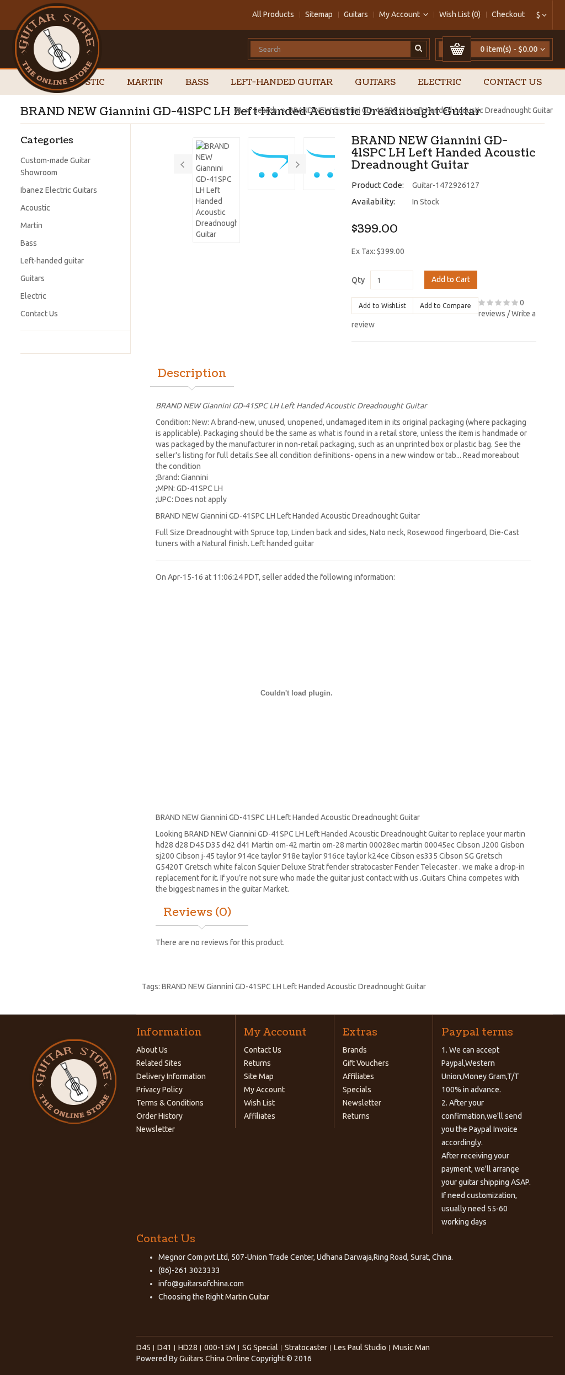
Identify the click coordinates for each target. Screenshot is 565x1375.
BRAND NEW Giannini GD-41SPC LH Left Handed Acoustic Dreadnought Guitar (421, 110)
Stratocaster (306, 1347)
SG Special (260, 1347)
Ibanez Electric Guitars (58, 190)
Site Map (259, 1076)
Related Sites (159, 1063)
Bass (197, 82)
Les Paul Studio (360, 1347)
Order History (159, 1116)
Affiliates (259, 1116)
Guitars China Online (214, 1358)
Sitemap (319, 14)
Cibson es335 (414, 855)
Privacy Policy (159, 1089)
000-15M (220, 1347)
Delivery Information (171, 1076)
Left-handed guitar (282, 82)
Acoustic (35, 207)
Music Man (411, 1347)
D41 (164, 1347)
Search (265, 110)
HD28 (188, 1347)
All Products (273, 14)
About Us (152, 1049)
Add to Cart (450, 279)
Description (192, 373)
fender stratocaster (359, 866)
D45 (197, 844)
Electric (439, 82)
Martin (145, 82)
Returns (257, 1063)
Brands (355, 1049)
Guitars (356, 14)
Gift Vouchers (366, 1063)
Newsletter (155, 1129)
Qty (358, 280)
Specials (357, 1089)
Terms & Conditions (170, 1102)
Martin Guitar (246, 1296)
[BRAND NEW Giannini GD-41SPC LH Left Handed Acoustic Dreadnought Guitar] (216, 190)
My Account (264, 1089)
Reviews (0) (197, 912)
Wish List (259, 1102)
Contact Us (512, 82)
